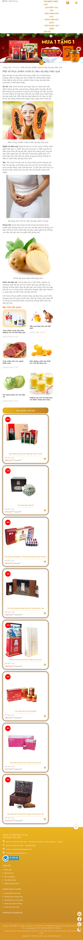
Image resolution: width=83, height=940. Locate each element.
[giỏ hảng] (76, 2)
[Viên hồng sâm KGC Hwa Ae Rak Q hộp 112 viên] (25, 743)
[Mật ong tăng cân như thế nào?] (41, 316)
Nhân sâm (8, 870)
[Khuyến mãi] (67, 2)
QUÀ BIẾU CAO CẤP (51, 9)
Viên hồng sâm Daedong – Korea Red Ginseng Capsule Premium (25, 556)
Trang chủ (46, 3)
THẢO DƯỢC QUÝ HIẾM (51, 27)
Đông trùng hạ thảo (11, 883)
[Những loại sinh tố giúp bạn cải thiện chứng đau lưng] (41, 384)
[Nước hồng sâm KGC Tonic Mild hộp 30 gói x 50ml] (25, 434)
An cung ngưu (9, 876)
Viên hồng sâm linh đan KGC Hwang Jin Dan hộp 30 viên (25, 814)
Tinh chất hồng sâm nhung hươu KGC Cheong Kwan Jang (25, 608)
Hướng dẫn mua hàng (12, 893)
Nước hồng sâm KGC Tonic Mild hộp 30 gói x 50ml (25, 454)
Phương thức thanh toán (13, 897)
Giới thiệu (53, 1)
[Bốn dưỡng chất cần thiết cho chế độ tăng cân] (41, 350)
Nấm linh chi (9, 873)
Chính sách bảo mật (11, 907)
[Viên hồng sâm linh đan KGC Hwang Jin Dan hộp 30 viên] (25, 794)
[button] (3, 48)
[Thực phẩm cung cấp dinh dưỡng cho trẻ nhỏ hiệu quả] (14, 318)
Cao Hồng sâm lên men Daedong (25, 711)
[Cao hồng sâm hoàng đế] (25, 485)
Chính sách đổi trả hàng (13, 903)
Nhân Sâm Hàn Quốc (52, 21)
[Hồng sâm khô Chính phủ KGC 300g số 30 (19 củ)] (25, 640)
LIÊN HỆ (47, 32)
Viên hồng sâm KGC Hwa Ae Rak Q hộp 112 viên (25, 762)
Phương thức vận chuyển (13, 900)
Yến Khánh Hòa (10, 880)
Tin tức (16, 67)
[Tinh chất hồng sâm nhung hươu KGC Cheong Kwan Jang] (25, 588)
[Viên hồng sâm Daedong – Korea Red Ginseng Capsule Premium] (25, 537)
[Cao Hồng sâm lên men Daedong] (25, 691)
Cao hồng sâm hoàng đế (25, 505)
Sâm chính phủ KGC (52, 15)
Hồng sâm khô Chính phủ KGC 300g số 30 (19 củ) (25, 659)
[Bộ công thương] (11, 861)
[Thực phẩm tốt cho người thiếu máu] (14, 350)
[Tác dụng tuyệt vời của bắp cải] (14, 382)
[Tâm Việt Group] (21, 1)
